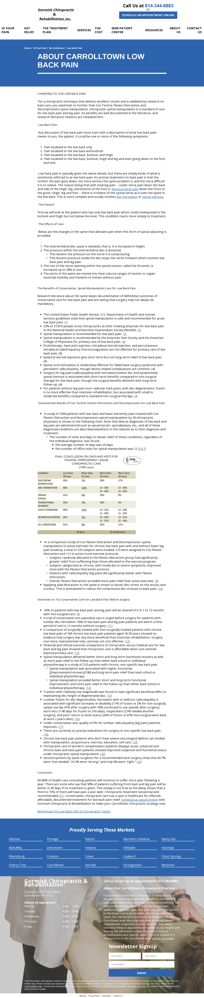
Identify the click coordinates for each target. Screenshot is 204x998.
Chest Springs (171, 856)
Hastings (167, 848)
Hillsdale (129, 848)
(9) (78, 614)
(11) (110, 626)
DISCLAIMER (30, 986)
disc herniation (127, 197)
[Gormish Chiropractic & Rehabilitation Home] (56, 12)
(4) (123, 342)
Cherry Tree (17, 865)
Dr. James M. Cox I (137, 986)
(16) (77, 719)
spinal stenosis (152, 197)
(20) (102, 754)
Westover (168, 865)
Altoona (14, 839)
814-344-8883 (159, 6)
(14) (88, 688)
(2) (139, 330)
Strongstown (132, 865)
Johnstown (54, 848)
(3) (124, 334)
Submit (141, 973)
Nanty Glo (168, 839)
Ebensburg (17, 856)
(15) (109, 696)
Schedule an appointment (139, 800)
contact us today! (163, 938)
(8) (156, 581)
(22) (139, 762)
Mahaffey (15, 848)
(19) (135, 742)
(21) (61, 796)
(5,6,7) (142, 449)
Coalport (129, 856)
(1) (66, 322)
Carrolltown (55, 865)
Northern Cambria (136, 839)
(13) (76, 653)
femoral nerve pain (125, 189)
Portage (52, 839)
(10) (160, 589)
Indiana (90, 848)
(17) (60, 727)
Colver (89, 856)
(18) (46, 734)
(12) (127, 641)
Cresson (53, 856)
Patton (90, 839)
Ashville (90, 865)
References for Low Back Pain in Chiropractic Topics (73, 811)
